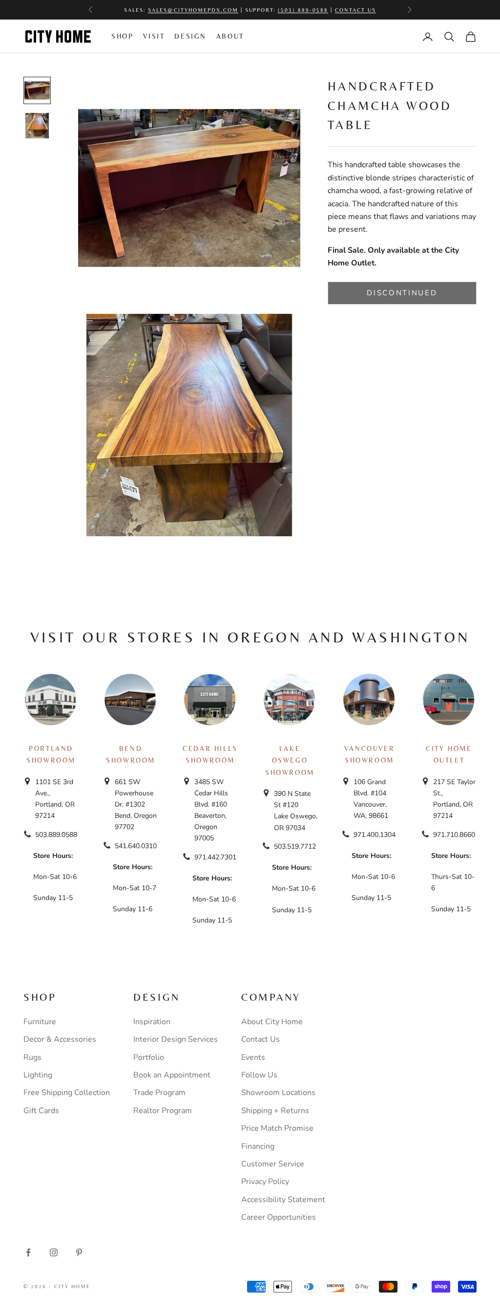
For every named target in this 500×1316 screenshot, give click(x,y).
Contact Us (355, 5)
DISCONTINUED (402, 293)
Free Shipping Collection (66, 1092)
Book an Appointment (171, 1075)
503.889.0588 (56, 834)
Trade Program (159, 1092)
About (230, 36)
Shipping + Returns (275, 1110)
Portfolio (148, 1057)
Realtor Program (162, 1110)
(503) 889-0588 (303, 5)
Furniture (39, 1021)
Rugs (32, 1057)
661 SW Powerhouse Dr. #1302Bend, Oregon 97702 (136, 804)
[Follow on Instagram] (54, 1252)
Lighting (37, 1075)
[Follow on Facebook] (28, 1252)
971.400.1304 (375, 834)
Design (190, 36)
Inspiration (151, 1021)
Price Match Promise (277, 1128)
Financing (257, 1146)
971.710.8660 (454, 834)
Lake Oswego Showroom (289, 760)
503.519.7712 (295, 846)
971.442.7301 (215, 857)
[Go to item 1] (37, 90)
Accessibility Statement (283, 1199)
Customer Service (272, 1164)
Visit (154, 36)
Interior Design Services (175, 1039)
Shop (122, 36)
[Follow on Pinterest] (79, 1252)
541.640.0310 (136, 846)
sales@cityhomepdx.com (193, 5)
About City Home (272, 1021)
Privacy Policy (265, 1181)
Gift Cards (41, 1110)
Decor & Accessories (59, 1039)
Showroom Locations (278, 1092)
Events (253, 1057)
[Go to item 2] (37, 125)
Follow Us (259, 1075)
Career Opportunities (278, 1217)
